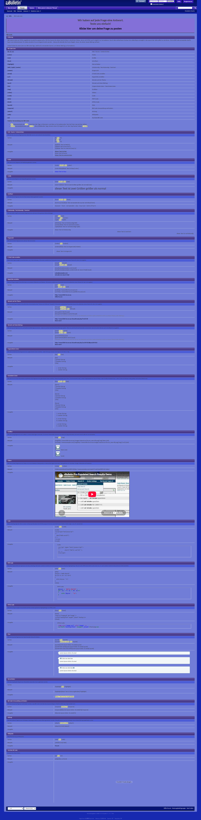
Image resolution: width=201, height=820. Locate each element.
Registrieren (188, 1)
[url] (9, 77)
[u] (13, 51)
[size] (9, 58)
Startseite (9, 11)
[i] (10, 51)
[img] (9, 89)
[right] (13, 67)
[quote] (10, 105)
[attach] (10, 111)
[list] (9, 86)
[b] (8, 51)
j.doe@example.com (61, 273)
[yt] (9, 118)
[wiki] (9, 114)
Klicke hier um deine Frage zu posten (100, 28)
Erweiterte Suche (190, 11)
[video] (10, 92)
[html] (9, 102)
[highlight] (11, 64)
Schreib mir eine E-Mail (62, 275)
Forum (22, 8)
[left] (9, 67)
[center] (18, 67)
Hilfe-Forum (58, 297)
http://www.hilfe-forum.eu (63, 295)
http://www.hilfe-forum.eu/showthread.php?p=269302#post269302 (76, 342)
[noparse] (10, 108)
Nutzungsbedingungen (179, 808)
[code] (10, 96)
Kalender (19, 11)
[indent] (10, 70)
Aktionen (25, 11)
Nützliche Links (35, 11)
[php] (9, 99)
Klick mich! (58, 321)
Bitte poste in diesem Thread (47, 8)
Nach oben (190, 808)
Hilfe (179, 1)
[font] (9, 61)
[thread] (10, 80)
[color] (10, 55)
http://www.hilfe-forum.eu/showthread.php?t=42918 (71, 319)
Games (32, 8)
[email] (10, 73)
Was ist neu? (12, 8)
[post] (9, 83)
